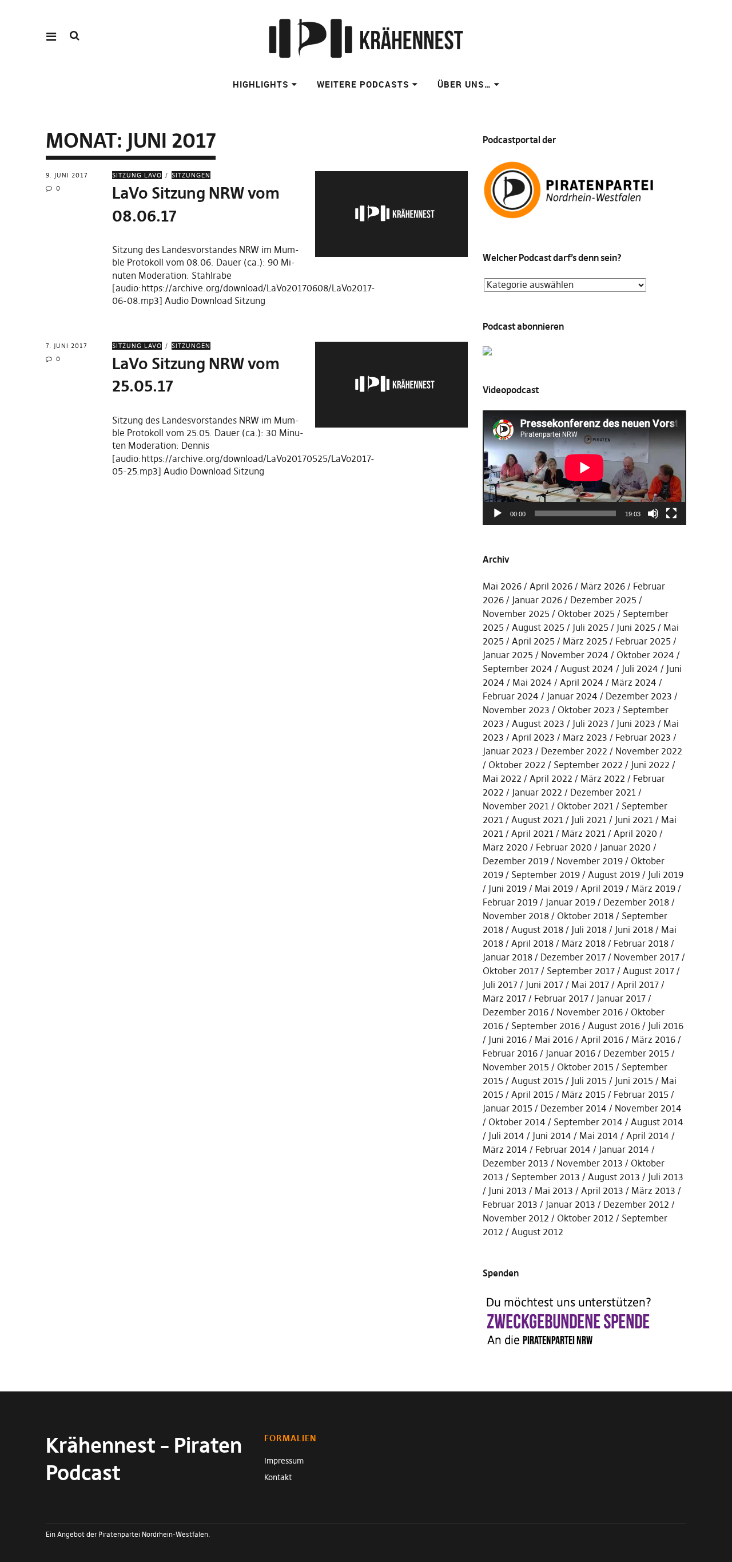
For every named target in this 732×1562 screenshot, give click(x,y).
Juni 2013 (507, 1190)
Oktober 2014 (517, 1122)
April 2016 (602, 1039)
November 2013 (589, 1163)
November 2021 (516, 806)
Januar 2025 (508, 655)
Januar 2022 (537, 792)
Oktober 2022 (517, 764)
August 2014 (657, 1122)
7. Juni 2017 (66, 346)
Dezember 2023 (639, 696)
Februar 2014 (563, 1149)
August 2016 (614, 1025)
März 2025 (585, 641)
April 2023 (533, 737)
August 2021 (537, 819)
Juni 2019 (507, 888)
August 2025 (538, 627)
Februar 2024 (511, 696)
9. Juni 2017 (67, 175)
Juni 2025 (635, 627)
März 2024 (634, 682)
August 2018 (537, 929)
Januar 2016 (570, 1053)
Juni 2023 (635, 723)
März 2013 (653, 1190)
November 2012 (516, 1218)
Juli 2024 (640, 668)
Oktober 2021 (585, 806)
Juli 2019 (665, 874)
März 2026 (602, 586)
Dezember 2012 (636, 1204)
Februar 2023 (643, 737)
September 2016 (545, 1025)
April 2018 (532, 943)
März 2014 (505, 1149)
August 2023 (538, 723)
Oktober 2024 (645, 655)
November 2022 (648, 751)
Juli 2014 (506, 1135)
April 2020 (635, 833)
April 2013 (602, 1190)
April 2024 (581, 682)
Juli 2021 (589, 819)
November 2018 (516, 916)
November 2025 (516, 613)
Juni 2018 (634, 929)
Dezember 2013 (515, 1163)
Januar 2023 (508, 751)
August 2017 (648, 970)
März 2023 (585, 737)
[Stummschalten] (653, 513)
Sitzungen (191, 175)
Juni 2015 (634, 1080)
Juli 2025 (590, 627)
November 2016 (589, 1012)
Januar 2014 (624, 1149)
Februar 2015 (641, 1094)
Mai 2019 (554, 888)
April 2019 (602, 888)
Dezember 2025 (603, 600)
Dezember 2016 (515, 1012)
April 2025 (533, 641)
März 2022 (602, 778)
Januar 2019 (570, 902)
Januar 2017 (621, 998)
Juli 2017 (500, 984)
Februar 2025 (643, 641)
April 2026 (551, 586)
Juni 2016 (507, 1039)
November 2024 (574, 655)
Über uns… (464, 84)
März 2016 (653, 1039)
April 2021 (532, 833)
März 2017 (504, 998)
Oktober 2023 (586, 709)
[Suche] (74, 36)
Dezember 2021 (603, 792)
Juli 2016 (665, 1025)
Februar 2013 (510, 1204)
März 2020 (505, 847)
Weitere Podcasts (363, 84)
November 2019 (589, 861)
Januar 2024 (572, 696)
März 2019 (653, 888)
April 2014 (647, 1135)
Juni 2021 (634, 819)
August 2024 (587, 668)
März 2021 (584, 833)
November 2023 (516, 709)
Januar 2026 (537, 600)
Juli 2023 (590, 723)
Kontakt (278, 1477)
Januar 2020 (625, 847)
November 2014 (648, 1108)
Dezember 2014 (573, 1108)
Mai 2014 (598, 1135)
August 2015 (537, 1080)
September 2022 (588, 764)
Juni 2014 (551, 1135)
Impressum (284, 1461)
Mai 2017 (590, 984)
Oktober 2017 (511, 970)
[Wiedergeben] (497, 513)
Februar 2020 (564, 847)
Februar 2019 (510, 902)
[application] (584, 467)
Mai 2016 (554, 1039)
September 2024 (517, 668)
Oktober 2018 (585, 916)
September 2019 (545, 874)
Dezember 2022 (574, 751)
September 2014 (588, 1122)
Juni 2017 (544, 984)
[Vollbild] (671, 513)
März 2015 (584, 1094)
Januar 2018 (507, 957)
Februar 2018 (641, 943)
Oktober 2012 (585, 1218)
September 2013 (545, 1177)
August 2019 (614, 874)
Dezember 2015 (636, 1053)
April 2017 (638, 984)
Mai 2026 (502, 586)
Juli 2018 (589, 929)
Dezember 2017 (573, 957)
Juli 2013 (665, 1177)
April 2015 (532, 1094)
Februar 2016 (510, 1053)
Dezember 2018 (636, 902)
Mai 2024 (532, 682)
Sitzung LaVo (137, 175)
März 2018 (584, 943)
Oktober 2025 (586, 613)
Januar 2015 (507, 1108)
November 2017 (646, 957)
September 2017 (581, 970)
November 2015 (516, 1067)
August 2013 (614, 1177)
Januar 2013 (570, 1204)
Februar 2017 (561, 998)
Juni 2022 (650, 764)
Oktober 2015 (585, 1067)
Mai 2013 (554, 1190)
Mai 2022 (502, 778)
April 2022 (551, 778)
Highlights (261, 84)
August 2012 (537, 1231)
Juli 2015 (589, 1080)
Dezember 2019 (515, 861)
